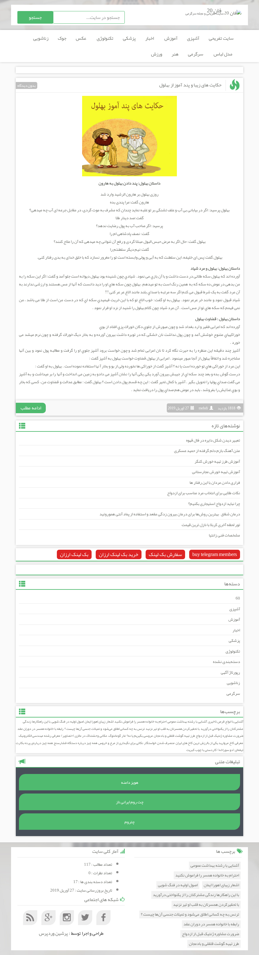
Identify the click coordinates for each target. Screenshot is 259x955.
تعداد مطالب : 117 (98, 864)
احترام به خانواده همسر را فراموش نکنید (140, 721)
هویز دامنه (129, 782)
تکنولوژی (105, 38)
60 (238, 598)
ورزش (156, 54)
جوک (62, 38)
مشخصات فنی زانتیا (224, 535)
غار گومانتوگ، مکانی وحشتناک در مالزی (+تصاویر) (93, 735)
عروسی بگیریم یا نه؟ (140, 735)
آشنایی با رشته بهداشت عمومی (187, 721)
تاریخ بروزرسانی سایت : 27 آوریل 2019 (81, 890)
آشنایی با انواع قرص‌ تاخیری (225, 721)
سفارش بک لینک (165, 554)
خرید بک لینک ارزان (118, 554)
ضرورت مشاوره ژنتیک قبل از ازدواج (219, 735)
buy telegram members (214, 554)
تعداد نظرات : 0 (100, 873)
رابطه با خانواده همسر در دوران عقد (40, 728)
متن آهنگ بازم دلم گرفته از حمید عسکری (207, 451)
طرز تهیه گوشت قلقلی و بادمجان (174, 735)
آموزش (171, 38)
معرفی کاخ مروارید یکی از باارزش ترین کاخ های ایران (209, 743)
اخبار (150, 38)
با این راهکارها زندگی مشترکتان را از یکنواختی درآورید (196, 895)
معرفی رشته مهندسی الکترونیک (39, 735)
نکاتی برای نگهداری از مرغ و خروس (120, 743)
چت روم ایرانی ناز (129, 802)
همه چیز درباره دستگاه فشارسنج (75, 743)
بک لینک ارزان (74, 554)
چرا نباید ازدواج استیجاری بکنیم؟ (214, 504)
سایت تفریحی (221, 38)
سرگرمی (196, 54)
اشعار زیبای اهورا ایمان (99, 721)
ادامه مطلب (31, 408)
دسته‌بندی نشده (226, 662)
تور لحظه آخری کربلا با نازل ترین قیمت (211, 525)
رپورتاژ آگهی (230, 672)
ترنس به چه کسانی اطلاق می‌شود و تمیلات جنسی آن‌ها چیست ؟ (104, 728)
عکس (81, 38)
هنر (175, 54)
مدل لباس (223, 54)
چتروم (129, 822)
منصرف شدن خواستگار (159, 743)
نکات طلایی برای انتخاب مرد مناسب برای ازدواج (203, 493)
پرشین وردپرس (53, 933)
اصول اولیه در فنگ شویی (67, 721)
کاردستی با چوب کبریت (201, 750)
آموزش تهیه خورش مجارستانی (216, 472)
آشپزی (193, 38)
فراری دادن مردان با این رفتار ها (215, 482)
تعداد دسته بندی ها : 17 (92, 882)
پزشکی (129, 38)
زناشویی (40, 38)
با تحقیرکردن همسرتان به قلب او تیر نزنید (173, 728)
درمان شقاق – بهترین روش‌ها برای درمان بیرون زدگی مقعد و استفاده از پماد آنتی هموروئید (169, 514)
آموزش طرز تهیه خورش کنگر (217, 461)
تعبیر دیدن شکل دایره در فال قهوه (213, 440)
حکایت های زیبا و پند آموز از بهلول (190, 85)
